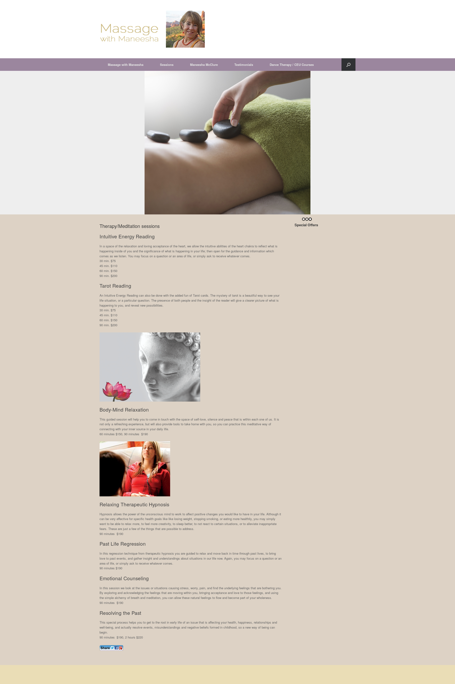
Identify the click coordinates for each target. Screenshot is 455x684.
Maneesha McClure (204, 64)
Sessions (166, 64)
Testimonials (243, 64)
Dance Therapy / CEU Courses (292, 64)
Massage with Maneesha (125, 64)
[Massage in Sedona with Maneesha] (152, 29)
